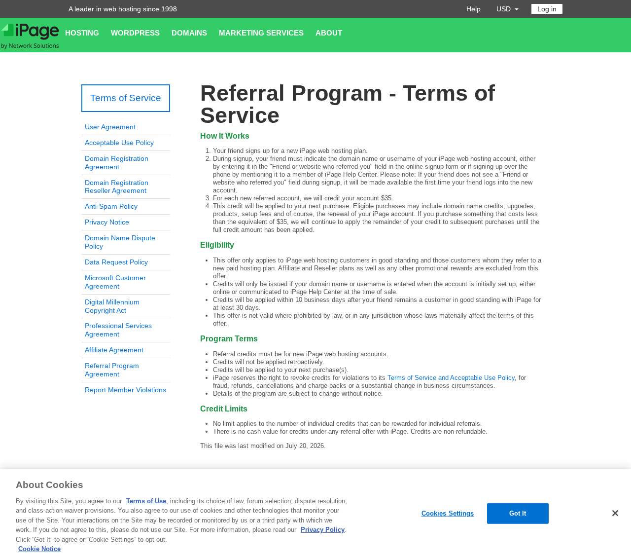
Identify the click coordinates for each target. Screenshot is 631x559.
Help (473, 9)
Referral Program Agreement (112, 370)
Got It (517, 513)
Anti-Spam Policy (111, 206)
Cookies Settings (447, 513)
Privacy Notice (107, 222)
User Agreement (110, 127)
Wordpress (135, 33)
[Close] (615, 513)
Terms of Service (125, 98)
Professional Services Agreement (118, 330)
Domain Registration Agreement (116, 162)
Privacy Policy (323, 529)
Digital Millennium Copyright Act (112, 306)
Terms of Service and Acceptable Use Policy (451, 377)
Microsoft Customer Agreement (115, 282)
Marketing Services (261, 33)
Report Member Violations (125, 390)
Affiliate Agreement (114, 350)
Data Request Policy (116, 262)
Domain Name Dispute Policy (120, 242)
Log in (547, 9)
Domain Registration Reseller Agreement (116, 187)
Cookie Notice (39, 549)
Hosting (82, 33)
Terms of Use (146, 501)
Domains (189, 33)
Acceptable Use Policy (119, 143)
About (329, 33)
